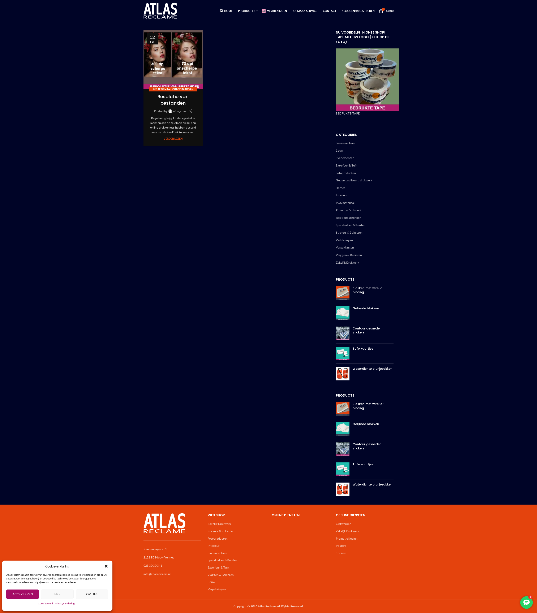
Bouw (339, 150)
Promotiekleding (346, 538)
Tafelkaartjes (363, 349)
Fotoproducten (346, 173)
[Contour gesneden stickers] (342, 333)
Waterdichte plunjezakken (372, 369)
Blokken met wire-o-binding (368, 290)
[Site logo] (160, 10)
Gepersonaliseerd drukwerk (354, 180)
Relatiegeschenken (348, 217)
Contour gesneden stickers (367, 331)
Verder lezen (173, 138)
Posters (341, 545)
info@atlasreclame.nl (157, 574)
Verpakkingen (345, 247)
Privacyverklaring (64, 603)
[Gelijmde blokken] (342, 313)
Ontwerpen (343, 524)
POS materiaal (345, 202)
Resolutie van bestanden (173, 99)
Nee (57, 594)
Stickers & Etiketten (349, 232)
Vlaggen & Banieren (349, 255)
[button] (106, 566)
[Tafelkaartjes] (342, 353)
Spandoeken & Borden (350, 225)
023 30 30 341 (152, 565)
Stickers (341, 553)
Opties (92, 594)
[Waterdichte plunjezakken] (342, 373)
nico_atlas (179, 111)
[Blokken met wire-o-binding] (342, 293)
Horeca (340, 188)
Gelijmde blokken (366, 308)
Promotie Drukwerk (348, 210)
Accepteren (22, 594)
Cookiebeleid (45, 603)
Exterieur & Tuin (346, 165)
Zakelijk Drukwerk (347, 262)
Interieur (342, 195)
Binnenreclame (345, 143)
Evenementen (345, 158)
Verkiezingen (344, 240)
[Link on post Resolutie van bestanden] (173, 59)
